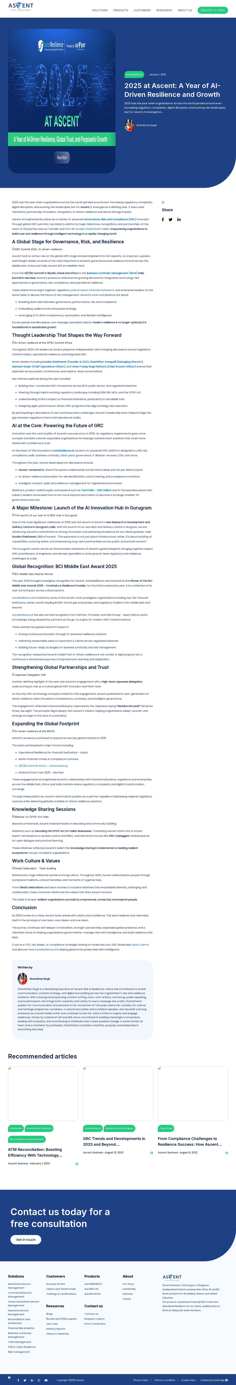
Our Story (128, 1284)
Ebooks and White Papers (119, 1128)
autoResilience (134, 74)
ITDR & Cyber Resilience (22, 1347)
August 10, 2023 (114, 1152)
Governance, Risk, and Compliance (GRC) (110, 219)
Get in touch (26, 1239)
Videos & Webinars (57, 1333)
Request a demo (94, 1318)
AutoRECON (91, 1289)
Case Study (166, 1128)
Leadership (129, 1289)
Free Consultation (95, 1323)
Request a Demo (213, 10)
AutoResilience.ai (22, 598)
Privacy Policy (141, 1380)
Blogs (49, 1313)
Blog (205, 2)
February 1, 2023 (40, 1163)
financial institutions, (102, 290)
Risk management (19, 1352)
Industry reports (55, 1328)
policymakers (79, 290)
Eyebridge (219, 1380)
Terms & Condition (164, 1380)
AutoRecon (16, 1128)
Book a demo (140, 945)
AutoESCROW (92, 1294)
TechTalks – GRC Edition (96, 490)
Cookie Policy (188, 1380)
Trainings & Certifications (61, 1294)
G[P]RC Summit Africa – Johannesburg (42, 766)
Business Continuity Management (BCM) (112, 273)
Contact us (91, 1313)
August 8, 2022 (188, 1152)
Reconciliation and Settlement (27, 1139)
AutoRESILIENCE (93, 1284)
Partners (180, 2)
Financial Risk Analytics (39, 1128)
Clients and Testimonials (61, 1289)
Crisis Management (19, 1342)
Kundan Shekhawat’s (89, 229)
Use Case (52, 1323)
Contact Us (219, 2)
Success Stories (55, 1284)
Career (194, 2)
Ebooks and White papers (61, 1318)
